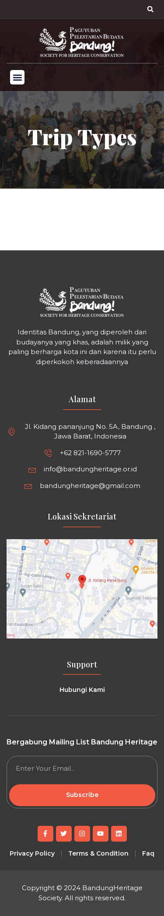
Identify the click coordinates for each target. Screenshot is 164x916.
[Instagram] (82, 834)
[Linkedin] (119, 834)
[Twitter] (64, 834)
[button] (150, 9)
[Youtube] (100, 834)
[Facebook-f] (45, 834)
